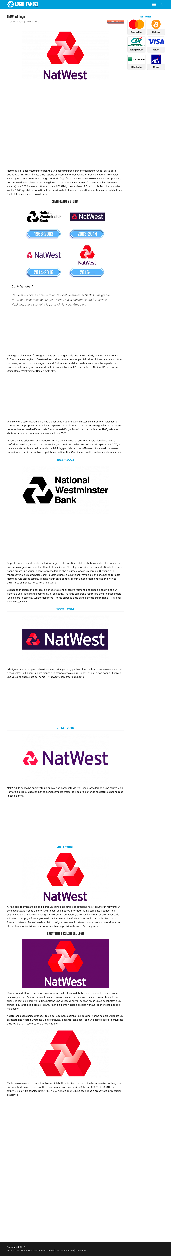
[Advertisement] (65, 103)
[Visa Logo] (156, 45)
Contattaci (80, 1250)
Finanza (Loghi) (34, 22)
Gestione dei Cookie (44, 1250)
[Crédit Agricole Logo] (136, 45)
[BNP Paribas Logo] (136, 63)
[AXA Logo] (156, 63)
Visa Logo (156, 49)
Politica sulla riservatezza (19, 1250)
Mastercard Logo (136, 32)
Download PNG (115, 22)
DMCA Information (65, 1250)
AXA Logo (156, 67)
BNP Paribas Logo (136, 67)
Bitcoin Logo (156, 32)
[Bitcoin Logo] (156, 28)
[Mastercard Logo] (136, 28)
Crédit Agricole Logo (136, 49)
